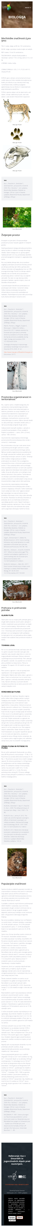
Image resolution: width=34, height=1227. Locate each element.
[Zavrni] (29, 1210)
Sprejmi (12, 1217)
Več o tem (12, 1220)
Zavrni (19, 1217)
